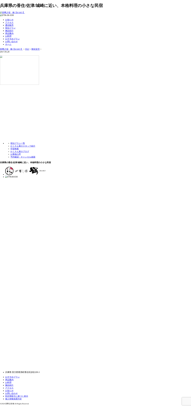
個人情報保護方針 (13, 399)
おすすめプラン (12, 39)
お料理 (8, 36)
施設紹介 (9, 31)
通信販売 (9, 25)
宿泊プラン (10, 28)
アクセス (9, 22)
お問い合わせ (11, 41)
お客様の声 (15, 154)
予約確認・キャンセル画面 (22, 157)
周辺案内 (9, 33)
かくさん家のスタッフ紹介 (22, 146)
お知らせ (9, 20)
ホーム (8, 44)
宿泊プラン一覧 (17, 143)
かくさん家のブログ (19, 151)
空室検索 (14, 149)
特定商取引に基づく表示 (16, 396)
